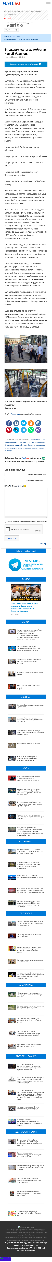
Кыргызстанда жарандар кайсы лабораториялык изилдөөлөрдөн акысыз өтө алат (29, 1180)
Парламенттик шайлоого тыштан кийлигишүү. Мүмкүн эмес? (29, 1045)
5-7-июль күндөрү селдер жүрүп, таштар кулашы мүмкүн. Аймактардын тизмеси (30, 995)
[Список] (21, 486)
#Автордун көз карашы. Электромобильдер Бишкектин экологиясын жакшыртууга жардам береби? (29, 1122)
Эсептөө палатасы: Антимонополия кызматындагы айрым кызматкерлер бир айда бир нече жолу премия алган (30, 890)
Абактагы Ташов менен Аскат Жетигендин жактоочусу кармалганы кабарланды (30, 719)
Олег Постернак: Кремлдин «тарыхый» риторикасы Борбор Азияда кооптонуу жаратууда (28, 648)
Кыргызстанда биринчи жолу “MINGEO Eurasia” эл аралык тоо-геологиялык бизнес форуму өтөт (30, 923)
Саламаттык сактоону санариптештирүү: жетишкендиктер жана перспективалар (30, 1154)
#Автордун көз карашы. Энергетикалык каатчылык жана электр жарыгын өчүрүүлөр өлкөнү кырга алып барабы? (29, 1067)
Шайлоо (7, 11)
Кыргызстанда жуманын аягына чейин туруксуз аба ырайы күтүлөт (30, 1007)
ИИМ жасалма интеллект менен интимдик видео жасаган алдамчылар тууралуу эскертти (28, 778)
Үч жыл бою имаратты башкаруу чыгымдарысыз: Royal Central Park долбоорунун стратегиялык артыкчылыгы (29, 865)
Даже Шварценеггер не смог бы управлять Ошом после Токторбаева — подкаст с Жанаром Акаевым (25, 607)
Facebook (11, 25)
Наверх (43, 544)
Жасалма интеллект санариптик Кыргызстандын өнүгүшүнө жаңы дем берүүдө (30, 816)
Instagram (18, 25)
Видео (14, 11)
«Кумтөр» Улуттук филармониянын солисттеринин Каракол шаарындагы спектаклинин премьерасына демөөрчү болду (30, 975)
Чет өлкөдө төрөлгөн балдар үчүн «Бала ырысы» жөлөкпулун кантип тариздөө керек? (29, 804)
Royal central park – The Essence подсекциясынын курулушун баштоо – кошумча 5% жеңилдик (30, 851)
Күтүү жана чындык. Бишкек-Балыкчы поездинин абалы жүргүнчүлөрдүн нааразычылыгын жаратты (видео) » (25, 448)
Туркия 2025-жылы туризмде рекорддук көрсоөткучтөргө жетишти (30, 876)
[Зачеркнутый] (15, 486)
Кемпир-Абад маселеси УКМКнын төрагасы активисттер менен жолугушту (29, 661)
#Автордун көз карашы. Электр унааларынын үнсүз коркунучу (28, 1108)
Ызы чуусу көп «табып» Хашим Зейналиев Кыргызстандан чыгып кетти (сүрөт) (29, 1193)
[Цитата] (18, 486)
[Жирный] (6, 486)
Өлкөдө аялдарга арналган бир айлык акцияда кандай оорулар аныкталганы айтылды (30, 1167)
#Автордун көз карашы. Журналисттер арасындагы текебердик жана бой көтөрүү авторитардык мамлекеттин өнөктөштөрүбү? (30, 1080)
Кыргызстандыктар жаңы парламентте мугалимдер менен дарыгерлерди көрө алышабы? (28, 1033)
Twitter (8, 25)
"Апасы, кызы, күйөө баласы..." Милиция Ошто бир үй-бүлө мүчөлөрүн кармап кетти (27, 758)
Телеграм (15, 414)
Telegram (22, 25)
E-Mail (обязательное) (35, 480)
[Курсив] (9, 486)
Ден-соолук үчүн (10, 15)
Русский (7, 18)
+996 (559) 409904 (35, 461)
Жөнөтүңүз (12, 538)
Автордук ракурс (23, 11)
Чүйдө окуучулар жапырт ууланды (29, 743)
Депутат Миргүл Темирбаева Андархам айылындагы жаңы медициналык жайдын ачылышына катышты (29, 1142)
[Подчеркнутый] (12, 486)
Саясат (17, 36)
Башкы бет (8, 36)
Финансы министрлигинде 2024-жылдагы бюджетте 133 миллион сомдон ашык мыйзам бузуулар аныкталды (28, 904)
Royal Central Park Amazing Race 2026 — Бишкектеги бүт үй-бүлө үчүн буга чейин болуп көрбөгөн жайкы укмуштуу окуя (30, 791)
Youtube (15, 25)
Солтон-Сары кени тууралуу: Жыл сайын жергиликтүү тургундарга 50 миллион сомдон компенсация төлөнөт (29, 949)
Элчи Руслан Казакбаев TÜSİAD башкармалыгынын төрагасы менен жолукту (30, 687)
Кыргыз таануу (37, 11)
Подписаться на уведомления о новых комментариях (27, 521)
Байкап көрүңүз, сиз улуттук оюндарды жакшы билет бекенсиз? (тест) (29, 1213)
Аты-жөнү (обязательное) (36, 474)
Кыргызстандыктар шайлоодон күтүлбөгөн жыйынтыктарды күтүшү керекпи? (29, 1020)
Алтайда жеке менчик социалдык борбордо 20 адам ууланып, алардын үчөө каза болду (30, 732)
